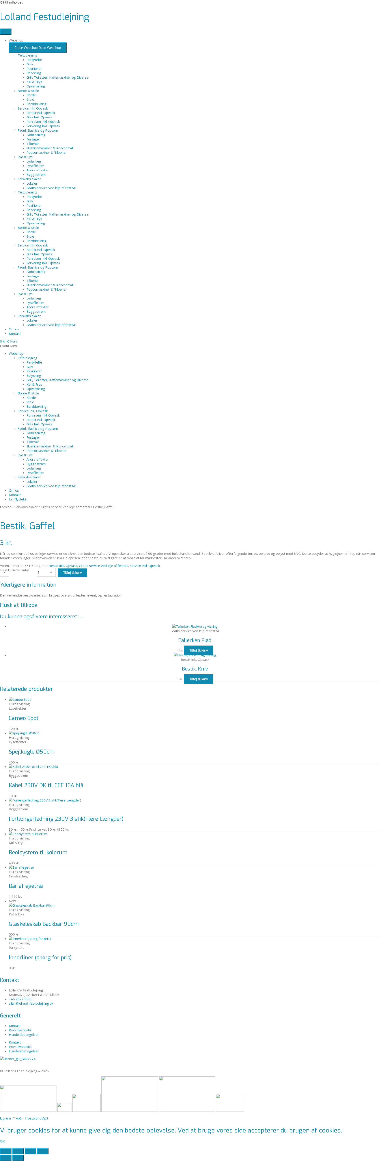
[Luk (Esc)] (43, 1151)
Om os (14, 490)
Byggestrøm (36, 174)
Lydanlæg (33, 161)
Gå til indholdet (11, 2)
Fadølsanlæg (35, 135)
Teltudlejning (27, 55)
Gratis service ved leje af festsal (51, 188)
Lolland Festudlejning (44, 17)
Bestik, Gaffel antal (14, 570)
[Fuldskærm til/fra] (18, 1151)
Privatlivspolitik (20, 1030)
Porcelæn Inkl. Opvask (43, 121)
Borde (31, 95)
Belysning (33, 73)
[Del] (30, 1151)
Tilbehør (32, 143)
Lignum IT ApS (11, 1118)
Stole (30, 99)
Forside (5, 507)
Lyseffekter (35, 165)
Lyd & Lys (25, 157)
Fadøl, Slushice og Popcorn (38, 130)
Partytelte (34, 59)
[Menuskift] (5, 31)
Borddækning (36, 104)
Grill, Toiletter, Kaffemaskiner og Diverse (57, 77)
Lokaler (31, 183)
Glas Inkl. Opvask (39, 117)
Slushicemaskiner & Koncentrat (49, 148)
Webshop (16, 353)
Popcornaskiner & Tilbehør (46, 152)
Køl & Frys (34, 82)
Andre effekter (37, 170)
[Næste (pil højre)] (18, 1158)
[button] (190, 345)
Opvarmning (35, 86)
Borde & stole (28, 90)
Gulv (29, 64)
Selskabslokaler (29, 179)
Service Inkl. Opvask (33, 108)
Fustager (33, 139)
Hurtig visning (207, 626)
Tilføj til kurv (72, 572)
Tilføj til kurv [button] (198, 650)
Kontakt (15, 494)
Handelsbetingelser (24, 1034)
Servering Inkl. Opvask (43, 126)
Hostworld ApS (36, 1118)
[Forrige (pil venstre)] (5, 1158)
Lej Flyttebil (17, 499)
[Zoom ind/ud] (5, 1151)
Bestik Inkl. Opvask (40, 112)
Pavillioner (34, 68)
